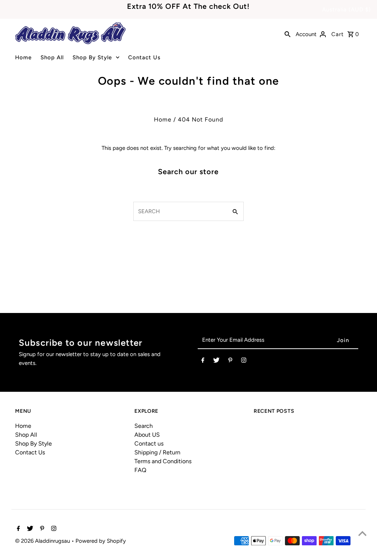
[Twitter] (216, 361)
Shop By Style (92, 57)
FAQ (140, 470)
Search (143, 425)
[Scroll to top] (362, 534)
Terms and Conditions (162, 461)
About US (147, 434)
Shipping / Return (157, 452)
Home (23, 57)
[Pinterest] (230, 361)
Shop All (52, 57)
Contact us (148, 443)
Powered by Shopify (100, 541)
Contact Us (144, 57)
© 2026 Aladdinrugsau (43, 541)
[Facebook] (202, 361)
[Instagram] (243, 361)
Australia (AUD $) (346, 9)
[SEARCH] (287, 33)
